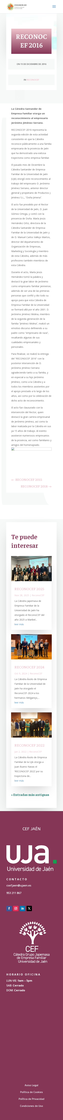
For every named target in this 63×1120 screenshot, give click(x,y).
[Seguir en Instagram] (15, 908)
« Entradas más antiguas (30, 794)
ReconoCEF (33, 79)
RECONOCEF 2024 (29, 667)
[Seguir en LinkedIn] (22, 908)
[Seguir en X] (29, 908)
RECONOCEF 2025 (29, 588)
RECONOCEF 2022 (29, 745)
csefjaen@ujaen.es (18, 885)
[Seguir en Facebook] (9, 908)
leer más (19, 624)
